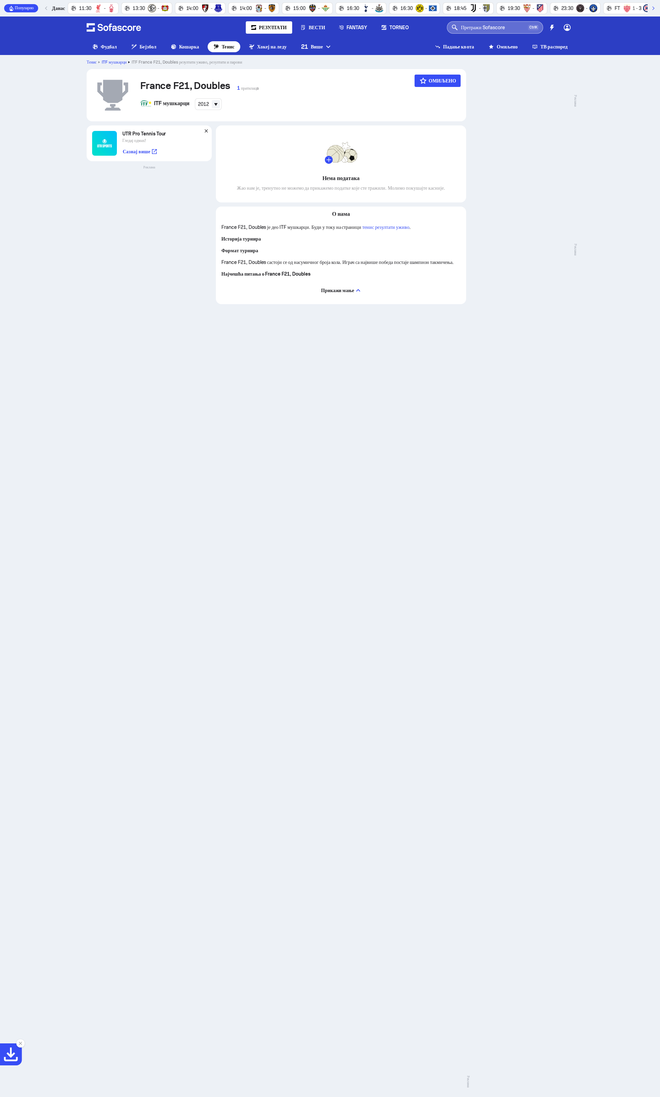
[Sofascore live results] (114, 27)
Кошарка (189, 46)
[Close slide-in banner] (20, 1043)
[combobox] (208, 104)
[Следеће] (653, 8)
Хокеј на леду (272, 46)
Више (312, 46)
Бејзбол (148, 46)
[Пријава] (567, 27)
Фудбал (109, 46)
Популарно (24, 7)
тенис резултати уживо (385, 227)
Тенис (228, 46)
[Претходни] (46, 8)
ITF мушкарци (114, 62)
